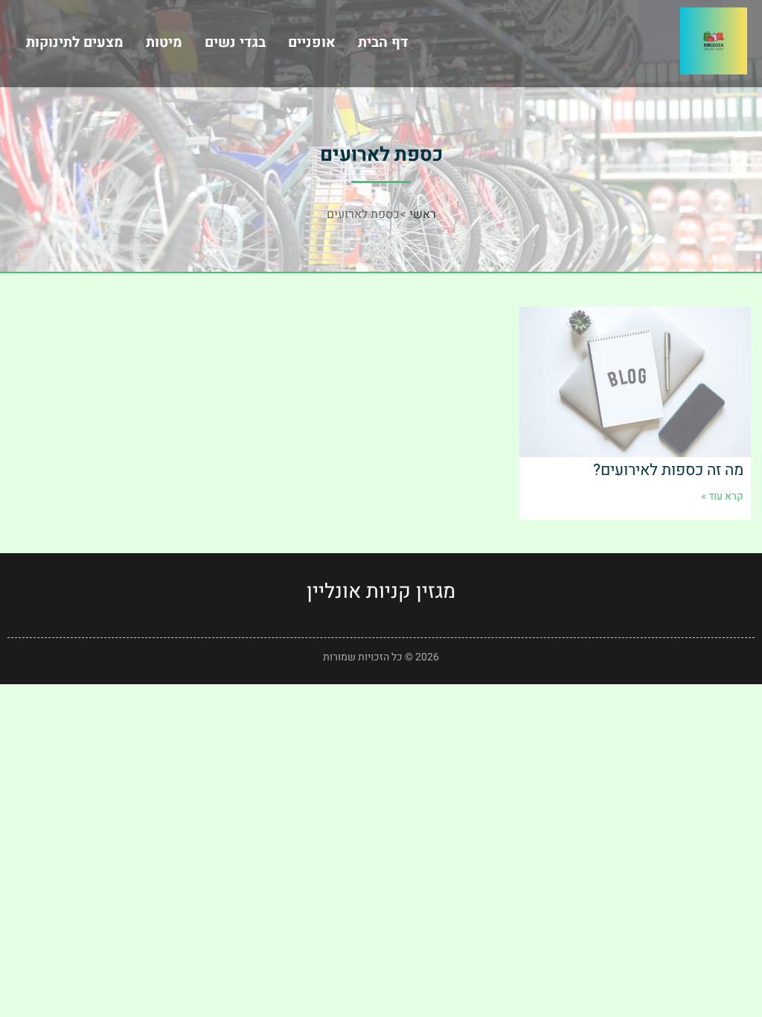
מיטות (164, 42)
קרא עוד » (722, 496)
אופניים (312, 42)
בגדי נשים (235, 42)
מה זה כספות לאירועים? (668, 470)
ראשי (422, 214)
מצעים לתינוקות (75, 42)
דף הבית (383, 42)
